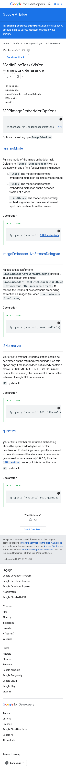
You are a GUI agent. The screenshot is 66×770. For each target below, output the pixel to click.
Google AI (8, 735)
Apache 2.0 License (53, 546)
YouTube (7, 639)
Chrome (7, 659)
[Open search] (50, 4)
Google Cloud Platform (15, 729)
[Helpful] (23, 50)
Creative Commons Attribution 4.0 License (41, 543)
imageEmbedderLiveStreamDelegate (31, 254)
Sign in (58, 4)
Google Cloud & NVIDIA (15, 597)
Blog (5, 612)
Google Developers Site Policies (37, 549)
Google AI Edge (15, 14)
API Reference (53, 43)
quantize (9, 431)
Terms (6, 754)
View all (7, 691)
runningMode (13, 148)
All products (9, 740)
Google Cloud (10, 680)
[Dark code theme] (60, 119)
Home (6, 43)
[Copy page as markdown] (17, 76)
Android (7, 653)
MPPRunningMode (49, 235)
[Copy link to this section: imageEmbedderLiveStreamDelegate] (6, 259)
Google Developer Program (17, 575)
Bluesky (7, 617)
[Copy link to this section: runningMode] (26, 149)
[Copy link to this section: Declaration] (20, 216)
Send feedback (16, 57)
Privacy (17, 754)
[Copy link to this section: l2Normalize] (24, 346)
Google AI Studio (11, 670)
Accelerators (9, 592)
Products (17, 43)
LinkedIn (7, 628)
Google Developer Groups (16, 581)
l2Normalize (12, 346)
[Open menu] (5, 4)
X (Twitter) (8, 633)
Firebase (7, 664)
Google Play (9, 686)
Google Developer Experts (16, 586)
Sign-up (16, 29)
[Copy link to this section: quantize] (19, 431)
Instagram (8, 622)
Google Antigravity (12, 675)
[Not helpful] (28, 50)
